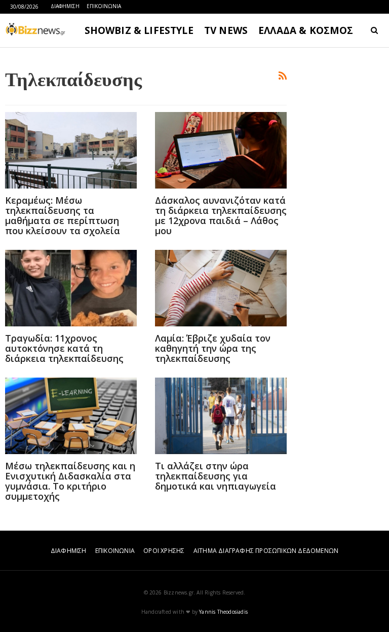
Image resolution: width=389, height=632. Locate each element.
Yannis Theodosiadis (223, 611)
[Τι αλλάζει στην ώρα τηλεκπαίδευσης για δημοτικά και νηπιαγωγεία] (221, 416)
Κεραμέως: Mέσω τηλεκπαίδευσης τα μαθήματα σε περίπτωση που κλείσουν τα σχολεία (62, 215)
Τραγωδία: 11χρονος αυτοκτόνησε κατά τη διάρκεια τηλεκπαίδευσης (64, 348)
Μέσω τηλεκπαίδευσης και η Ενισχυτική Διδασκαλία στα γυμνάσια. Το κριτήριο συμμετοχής (70, 481)
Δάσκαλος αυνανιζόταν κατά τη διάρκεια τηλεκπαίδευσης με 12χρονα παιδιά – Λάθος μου (221, 215)
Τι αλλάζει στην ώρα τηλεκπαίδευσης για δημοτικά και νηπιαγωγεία (215, 476)
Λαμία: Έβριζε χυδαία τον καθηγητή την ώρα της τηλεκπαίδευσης (212, 348)
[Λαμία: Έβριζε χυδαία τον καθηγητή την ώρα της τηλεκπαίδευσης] (221, 288)
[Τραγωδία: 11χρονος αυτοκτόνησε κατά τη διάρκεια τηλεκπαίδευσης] (71, 288)
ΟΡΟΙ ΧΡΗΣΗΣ (163, 550)
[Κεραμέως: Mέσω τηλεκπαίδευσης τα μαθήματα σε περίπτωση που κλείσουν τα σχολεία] (71, 150)
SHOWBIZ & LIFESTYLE (139, 30)
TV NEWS (226, 30)
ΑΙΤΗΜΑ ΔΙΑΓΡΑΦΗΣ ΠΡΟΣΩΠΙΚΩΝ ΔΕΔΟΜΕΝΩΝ (265, 550)
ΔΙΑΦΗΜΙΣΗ (65, 6)
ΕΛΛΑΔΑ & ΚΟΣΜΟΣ (306, 30)
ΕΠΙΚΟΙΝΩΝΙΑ (104, 6)
